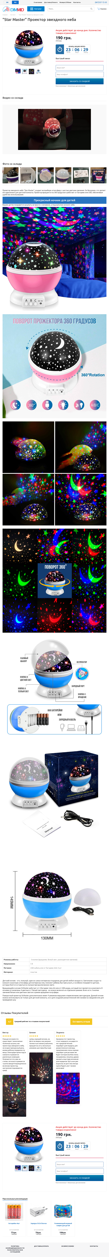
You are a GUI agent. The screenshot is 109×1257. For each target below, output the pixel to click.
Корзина (103, 9)
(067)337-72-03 (101, 2)
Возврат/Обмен (65, 2)
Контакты (77, 2)
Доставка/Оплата (50, 2)
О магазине (38, 2)
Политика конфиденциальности (15, 1247)
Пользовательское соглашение (15, 1251)
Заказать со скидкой (80, 81)
